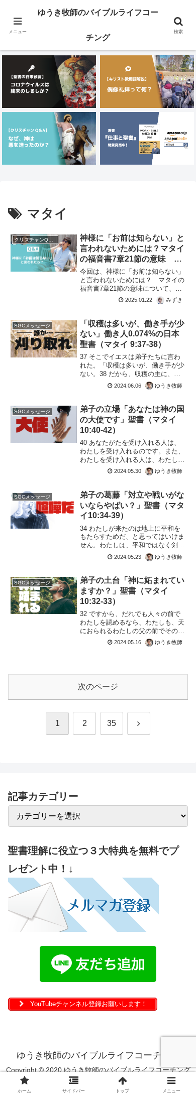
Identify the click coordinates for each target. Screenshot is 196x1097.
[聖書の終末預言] (49, 81)
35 (111, 723)
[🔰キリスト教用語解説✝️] (147, 81)
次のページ (98, 686)
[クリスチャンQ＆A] (49, 138)
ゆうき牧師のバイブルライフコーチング (98, 25)
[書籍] (147, 138)
